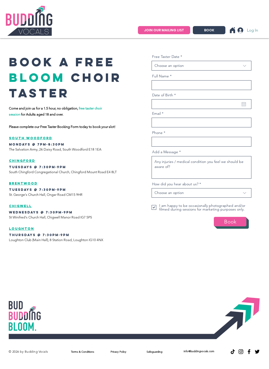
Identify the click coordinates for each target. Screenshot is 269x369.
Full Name (160, 76)
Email (156, 113)
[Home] (232, 30)
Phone (157, 132)
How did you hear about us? (175, 184)
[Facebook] (249, 351)
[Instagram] (241, 351)
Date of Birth (165, 95)
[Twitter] (257, 351)
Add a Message (165, 152)
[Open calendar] (244, 104)
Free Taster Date (165, 56)
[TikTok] (233, 351)
